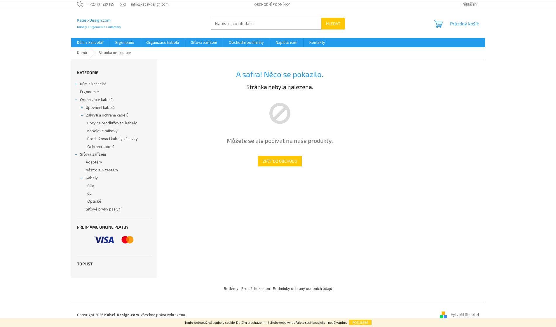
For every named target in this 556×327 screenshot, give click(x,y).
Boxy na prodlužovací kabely (112, 123)
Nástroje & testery (102, 170)
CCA (90, 186)
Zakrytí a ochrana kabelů (107, 115)
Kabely (92, 178)
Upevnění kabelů (100, 108)
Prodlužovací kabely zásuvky (112, 139)
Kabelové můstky (102, 131)
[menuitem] (90, 42)
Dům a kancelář (93, 84)
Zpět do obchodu (280, 161)
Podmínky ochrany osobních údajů (302, 289)
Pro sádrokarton (255, 289)
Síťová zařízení (93, 154)
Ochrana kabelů (100, 147)
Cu (89, 193)
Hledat (333, 23)
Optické (94, 201)
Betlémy (231, 289)
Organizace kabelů (96, 100)
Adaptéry (94, 162)
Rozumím (360, 322)
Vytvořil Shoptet (465, 315)
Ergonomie (89, 92)
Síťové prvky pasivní (103, 209)
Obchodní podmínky (272, 4)
